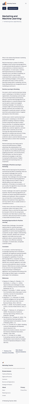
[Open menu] (26, 3)
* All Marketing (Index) (8, 21)
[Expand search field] (4, 8)
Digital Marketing (17, 21)
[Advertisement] (14, 38)
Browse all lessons (13, 8)
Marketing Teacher (11, 3)
